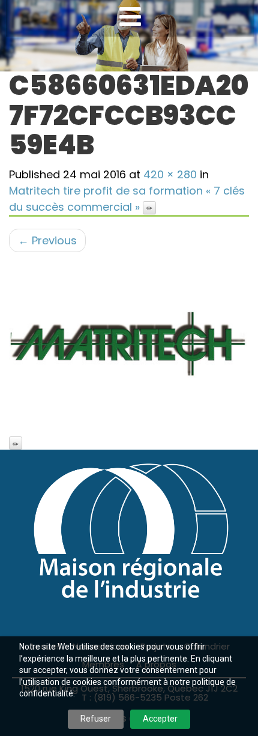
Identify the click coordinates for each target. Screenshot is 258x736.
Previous (47, 240)
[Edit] (149, 207)
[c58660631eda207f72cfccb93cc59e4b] (129, 344)
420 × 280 (170, 174)
